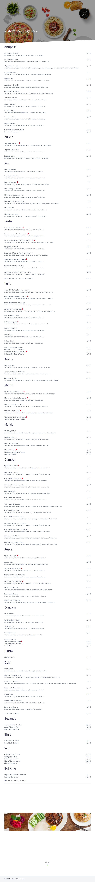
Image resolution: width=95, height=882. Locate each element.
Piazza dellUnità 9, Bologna (15, 781)
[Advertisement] (47, 797)
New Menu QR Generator (16, 879)
